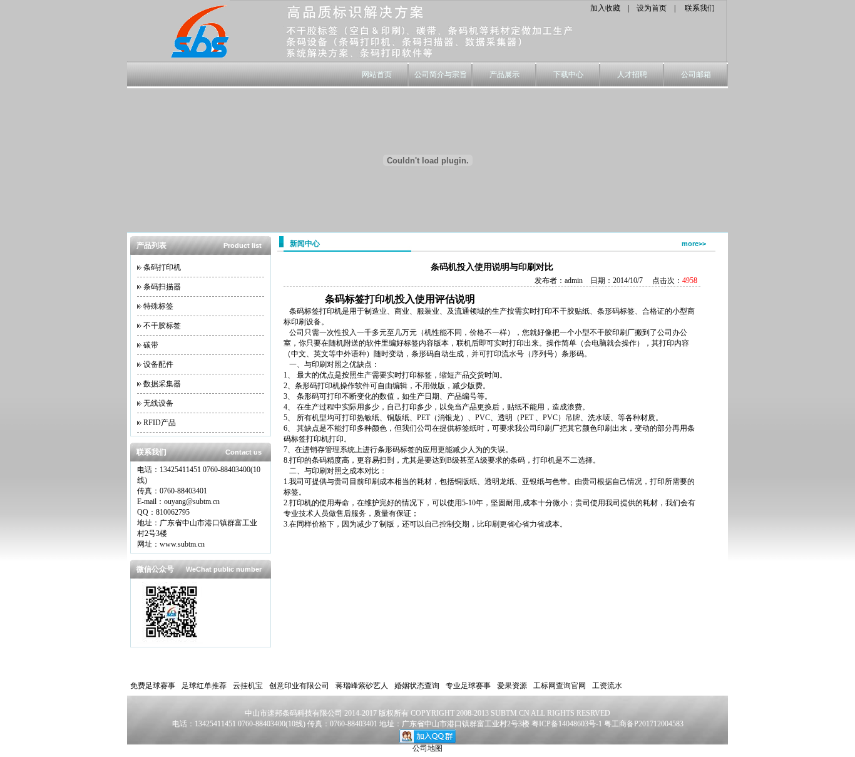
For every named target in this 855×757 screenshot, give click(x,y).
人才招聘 (632, 74)
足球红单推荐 (204, 685)
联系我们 (700, 8)
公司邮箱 (696, 74)
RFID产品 (159, 422)
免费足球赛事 (152, 685)
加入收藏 (605, 8)
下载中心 (568, 74)
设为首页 (652, 8)
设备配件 (158, 364)
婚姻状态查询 (416, 685)
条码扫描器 (162, 286)
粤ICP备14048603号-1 (567, 723)
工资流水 (607, 685)
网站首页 (377, 74)
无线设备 (158, 403)
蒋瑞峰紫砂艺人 (361, 685)
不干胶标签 (162, 325)
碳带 (150, 345)
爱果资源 (512, 685)
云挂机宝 (248, 685)
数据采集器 (162, 383)
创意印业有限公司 (299, 685)
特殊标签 (158, 306)
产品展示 (504, 74)
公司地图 (427, 748)
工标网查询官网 (559, 685)
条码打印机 (162, 267)
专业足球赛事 (468, 685)
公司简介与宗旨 (440, 74)
